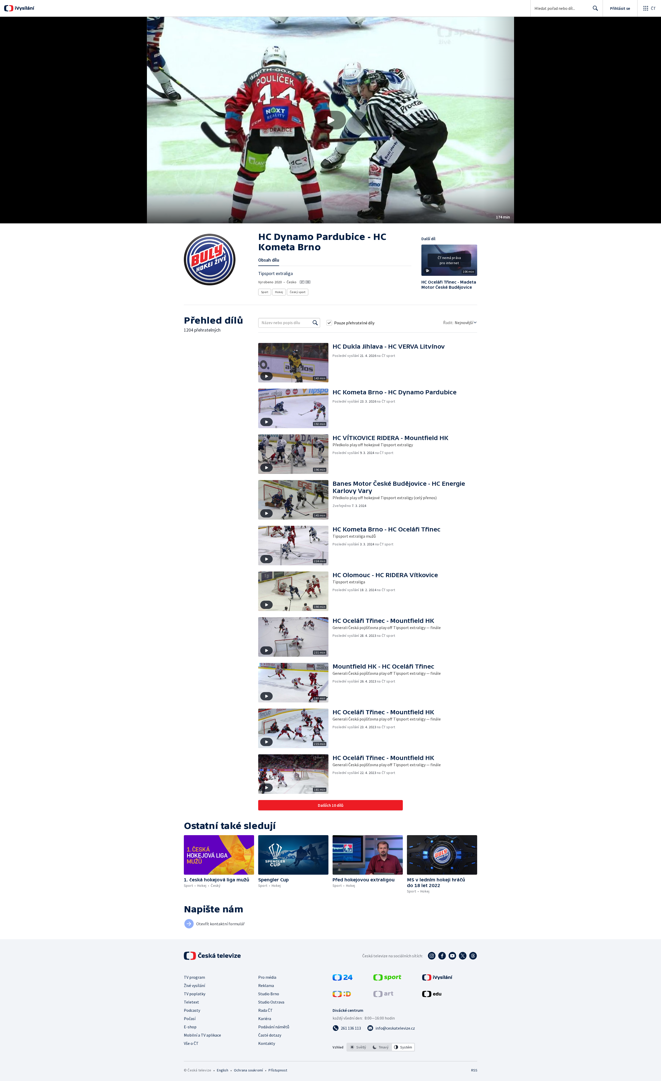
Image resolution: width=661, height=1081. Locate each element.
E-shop (190, 1026)
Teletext (191, 1002)
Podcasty (192, 1010)
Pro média (267, 977)
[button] (330, 120)
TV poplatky (194, 993)
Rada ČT (265, 1010)
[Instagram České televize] (432, 956)
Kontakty (266, 1043)
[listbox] (381, 1047)
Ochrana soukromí (248, 1070)
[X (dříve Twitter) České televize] (463, 956)
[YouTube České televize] (452, 956)
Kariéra (264, 1018)
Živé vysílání (194, 985)
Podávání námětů (273, 1026)
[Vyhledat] (315, 323)
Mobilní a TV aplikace (202, 1035)
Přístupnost (278, 1070)
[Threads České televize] (473, 956)
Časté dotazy (269, 1035)
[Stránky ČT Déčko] (342, 995)
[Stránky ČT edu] (431, 995)
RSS (474, 1070)
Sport (264, 292)
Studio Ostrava (271, 1002)
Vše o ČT (191, 1043)
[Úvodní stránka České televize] (213, 956)
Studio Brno (268, 993)
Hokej (279, 292)
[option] (358, 1047)
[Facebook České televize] (442, 956)
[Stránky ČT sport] (387, 979)
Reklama (266, 985)
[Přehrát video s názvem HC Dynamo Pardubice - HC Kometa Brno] (330, 120)
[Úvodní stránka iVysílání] (24, 8)
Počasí (189, 1018)
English (222, 1070)
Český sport (297, 292)
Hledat (595, 8)
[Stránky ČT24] (342, 979)
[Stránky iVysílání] (437, 979)
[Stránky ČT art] (383, 995)
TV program (194, 977)
